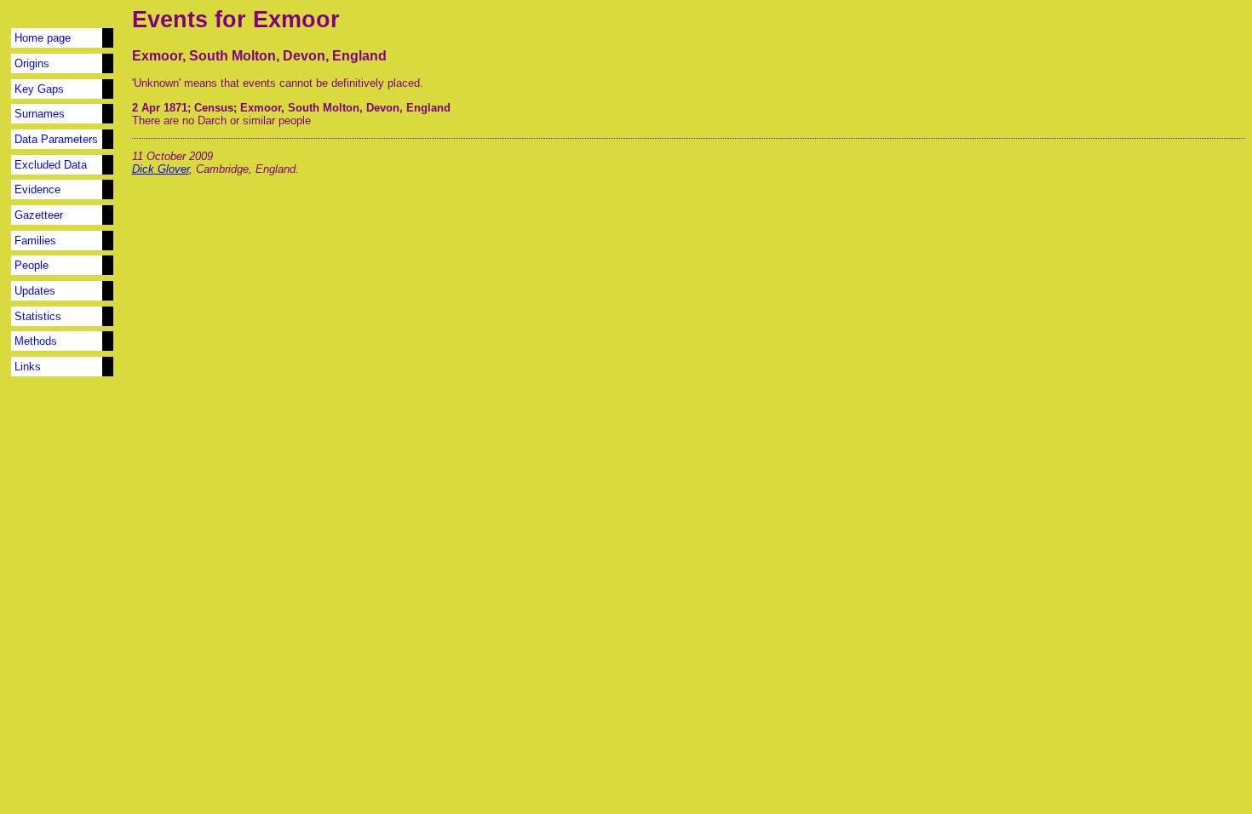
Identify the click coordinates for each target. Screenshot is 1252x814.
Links (27, 366)
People (31, 265)
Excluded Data (50, 164)
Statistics (37, 316)
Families (35, 240)
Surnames (39, 113)
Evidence (37, 189)
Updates (34, 290)
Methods (35, 341)
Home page (42, 38)
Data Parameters (56, 139)
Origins (31, 63)
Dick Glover (160, 169)
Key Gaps (39, 89)
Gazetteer (38, 215)
